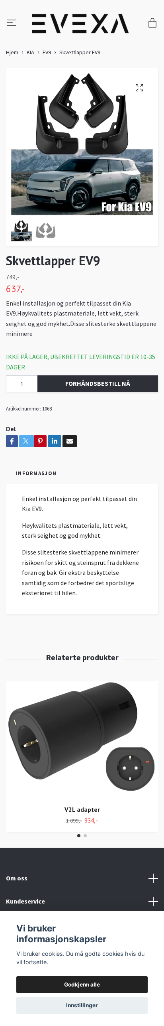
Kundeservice (25, 901)
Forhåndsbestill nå (97, 384)
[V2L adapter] (82, 740)
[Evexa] (81, 23)
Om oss (16, 878)
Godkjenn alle (82, 984)
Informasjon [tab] (36, 473)
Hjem (12, 52)
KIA (30, 52)
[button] (78, 835)
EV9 (47, 52)
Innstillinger (82, 1005)
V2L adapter (82, 809)
